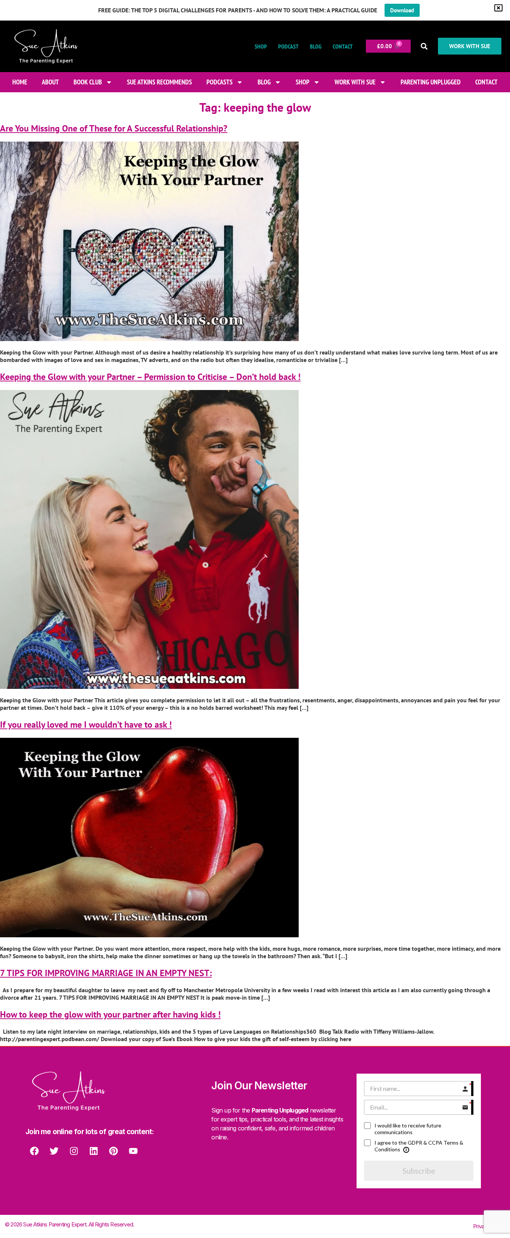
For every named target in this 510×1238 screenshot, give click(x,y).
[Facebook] (34, 1151)
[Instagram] (74, 1151)
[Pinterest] (113, 1151)
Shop (261, 46)
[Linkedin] (94, 1151)
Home (19, 82)
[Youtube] (133, 1151)
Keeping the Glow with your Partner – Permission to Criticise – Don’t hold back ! (150, 377)
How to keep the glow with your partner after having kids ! (110, 1014)
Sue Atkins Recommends (159, 82)
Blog (315, 46)
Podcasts (219, 82)
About (50, 82)
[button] (424, 46)
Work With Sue (355, 82)
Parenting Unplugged (431, 82)
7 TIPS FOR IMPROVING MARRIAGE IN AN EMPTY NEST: (106, 973)
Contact (343, 46)
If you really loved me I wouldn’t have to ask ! (86, 724)
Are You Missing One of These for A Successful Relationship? (113, 128)
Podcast (288, 46)
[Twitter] (54, 1151)
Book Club (88, 82)
